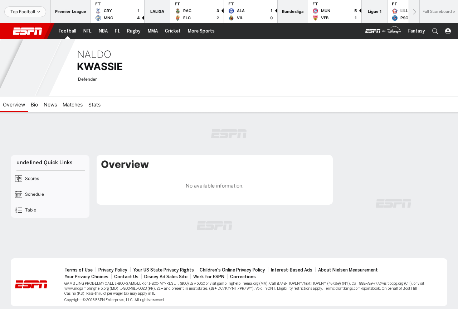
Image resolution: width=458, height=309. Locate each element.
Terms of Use (78, 270)
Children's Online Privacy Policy (232, 270)
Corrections (243, 276)
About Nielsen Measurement (348, 270)
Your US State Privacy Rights (163, 270)
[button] (435, 31)
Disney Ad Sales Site (165, 276)
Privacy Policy (112, 270)
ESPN (27, 31)
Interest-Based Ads (291, 270)
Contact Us (126, 276)
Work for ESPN (208, 276)
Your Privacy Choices (86, 276)
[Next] (414, 11)
